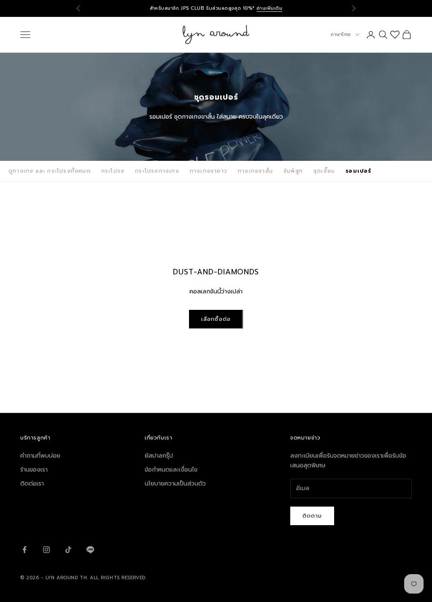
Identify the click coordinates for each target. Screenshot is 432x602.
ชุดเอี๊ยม (324, 171)
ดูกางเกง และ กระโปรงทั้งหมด (49, 171)
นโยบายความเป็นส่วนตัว (175, 483)
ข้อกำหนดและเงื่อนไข (171, 469)
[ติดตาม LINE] (90, 549)
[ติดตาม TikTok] (68, 549)
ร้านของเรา (34, 469)
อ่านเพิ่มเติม (269, 8)
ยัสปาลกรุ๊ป (159, 455)
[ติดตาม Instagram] (46, 549)
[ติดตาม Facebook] (24, 549)
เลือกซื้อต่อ (215, 319)
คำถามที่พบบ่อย (40, 455)
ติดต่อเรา (32, 483)
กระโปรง (112, 171)
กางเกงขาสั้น (255, 171)
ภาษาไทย (340, 34)
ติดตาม (312, 516)
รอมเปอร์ (358, 171)
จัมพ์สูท (293, 171)
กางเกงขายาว (208, 171)
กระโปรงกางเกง (157, 171)
